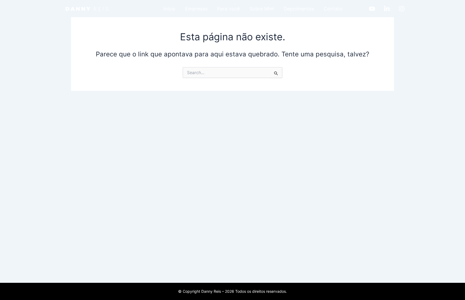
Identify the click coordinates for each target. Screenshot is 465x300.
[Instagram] (401, 9)
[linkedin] (387, 9)
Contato (333, 9)
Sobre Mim (261, 9)
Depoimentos (299, 9)
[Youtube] (372, 9)
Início (169, 9)
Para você (228, 9)
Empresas (196, 9)
